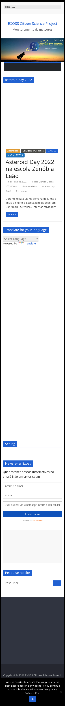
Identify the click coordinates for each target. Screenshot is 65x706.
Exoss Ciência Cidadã (43, 181)
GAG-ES (52, 150)
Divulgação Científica (33, 150)
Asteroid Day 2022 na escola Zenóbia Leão (30, 169)
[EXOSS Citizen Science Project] (32, 41)
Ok (32, 699)
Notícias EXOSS (15, 155)
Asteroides (12, 150)
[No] (60, 692)
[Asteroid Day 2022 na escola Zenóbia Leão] (32, 88)
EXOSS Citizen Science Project (32, 23)
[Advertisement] (32, 546)
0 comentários (29, 186)
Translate (30, 243)
